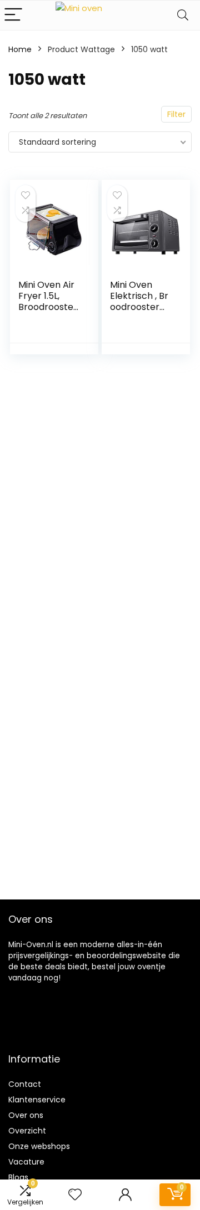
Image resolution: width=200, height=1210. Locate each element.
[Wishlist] (75, 1195)
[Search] (182, 15)
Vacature (26, 1161)
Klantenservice (37, 1099)
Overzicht (27, 1130)
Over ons (25, 1115)
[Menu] (13, 15)
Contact (24, 1084)
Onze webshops (39, 1146)
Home (20, 49)
